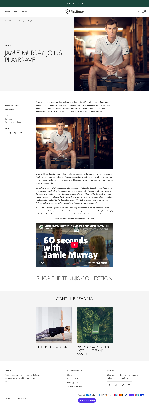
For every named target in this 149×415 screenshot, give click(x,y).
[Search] (133, 12)
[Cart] (143, 11)
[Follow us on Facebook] (110, 384)
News (19, 122)
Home (6, 21)
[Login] (138, 12)
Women (7, 11)
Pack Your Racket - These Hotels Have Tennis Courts (93, 350)
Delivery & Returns (74, 379)
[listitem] (5, 133)
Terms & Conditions (74, 386)
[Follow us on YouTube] (129, 384)
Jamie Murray (10, 122)
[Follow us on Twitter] (116, 384)
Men (15, 11)
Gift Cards (71, 375)
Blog (11, 21)
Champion (9, 46)
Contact (24, 11)
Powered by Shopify (21, 398)
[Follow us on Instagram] (122, 384)
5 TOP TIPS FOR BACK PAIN (51, 347)
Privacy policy (72, 382)
